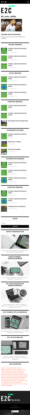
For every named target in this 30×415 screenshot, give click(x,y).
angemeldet (9, 36)
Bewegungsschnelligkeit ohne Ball (8, 374)
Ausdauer (14, 371)
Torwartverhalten (12, 383)
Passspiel (23, 379)
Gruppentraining (20, 376)
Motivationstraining (8, 379)
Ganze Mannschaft (12, 376)
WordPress (17, 407)
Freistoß (3, 376)
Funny (6, 376)
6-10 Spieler (13, 368)
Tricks (18, 383)
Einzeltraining (19, 374)
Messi (2, 379)
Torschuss (13, 382)
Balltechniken (15, 372)
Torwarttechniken (5, 383)
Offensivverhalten (16, 379)
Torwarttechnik (18, 382)
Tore (2, 382)
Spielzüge (11, 380)
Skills (8, 380)
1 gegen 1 (3, 368)
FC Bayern (24, 374)
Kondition (3, 377)
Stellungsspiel (21, 380)
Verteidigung (9, 385)
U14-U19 (26, 383)
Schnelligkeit (4, 380)
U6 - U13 (21, 383)
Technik (26, 380)
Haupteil (26, 376)
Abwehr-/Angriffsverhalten (6, 369)
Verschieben (3, 385)
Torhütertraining (6, 382)
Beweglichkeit (21, 372)
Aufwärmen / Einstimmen (6, 371)
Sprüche (16, 380)
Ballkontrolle (9, 372)
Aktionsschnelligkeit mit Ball (19, 369)
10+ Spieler (19, 368)
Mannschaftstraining (21, 377)
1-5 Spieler (8, 368)
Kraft (16, 377)
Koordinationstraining (10, 377)
